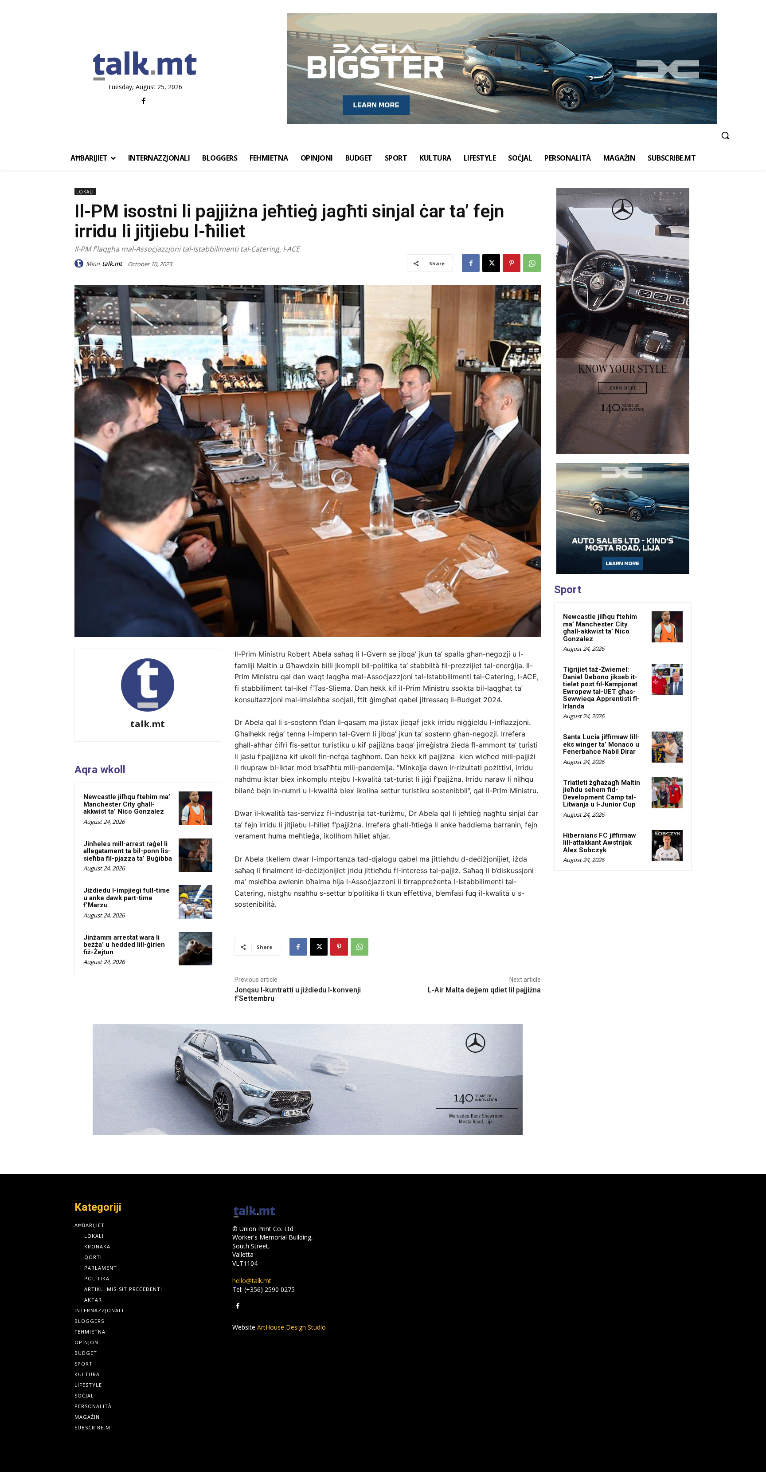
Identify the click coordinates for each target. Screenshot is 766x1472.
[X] (491, 263)
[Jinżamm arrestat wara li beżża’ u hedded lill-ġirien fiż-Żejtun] (195, 949)
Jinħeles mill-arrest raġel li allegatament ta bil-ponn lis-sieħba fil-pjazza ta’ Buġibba (127, 851)
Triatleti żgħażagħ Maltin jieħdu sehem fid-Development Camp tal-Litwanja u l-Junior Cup (601, 794)
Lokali (85, 192)
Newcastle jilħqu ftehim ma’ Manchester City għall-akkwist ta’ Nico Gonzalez (126, 804)
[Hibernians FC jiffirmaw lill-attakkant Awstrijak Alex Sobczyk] (667, 845)
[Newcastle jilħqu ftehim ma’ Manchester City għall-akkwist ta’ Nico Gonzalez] (195, 808)
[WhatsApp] (532, 263)
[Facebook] (144, 101)
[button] (725, 135)
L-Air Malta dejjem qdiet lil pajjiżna (484, 990)
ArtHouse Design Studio (291, 1327)
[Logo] (144, 66)
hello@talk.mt (251, 1280)
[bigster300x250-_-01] (623, 518)
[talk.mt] (80, 263)
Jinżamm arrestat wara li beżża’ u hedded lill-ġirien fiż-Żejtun (124, 944)
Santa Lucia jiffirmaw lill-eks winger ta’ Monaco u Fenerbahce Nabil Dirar (601, 744)
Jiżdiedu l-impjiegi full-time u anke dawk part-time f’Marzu (126, 897)
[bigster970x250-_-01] (502, 68)
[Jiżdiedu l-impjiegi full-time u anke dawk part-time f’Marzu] (195, 902)
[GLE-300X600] (623, 321)
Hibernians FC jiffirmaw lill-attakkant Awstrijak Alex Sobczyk (599, 842)
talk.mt (112, 264)
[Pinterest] (511, 263)
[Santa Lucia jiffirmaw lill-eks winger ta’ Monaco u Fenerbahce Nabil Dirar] (667, 747)
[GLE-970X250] (307, 1079)
